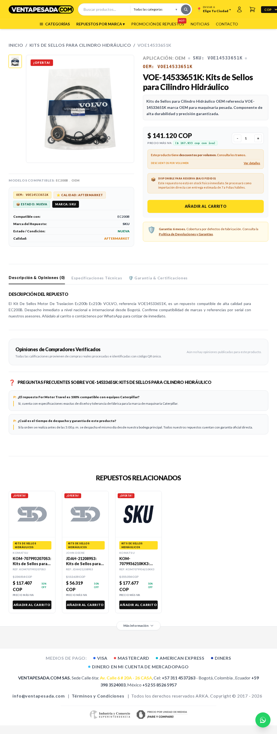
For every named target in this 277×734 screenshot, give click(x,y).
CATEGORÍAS (57, 24)
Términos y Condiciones (98, 695)
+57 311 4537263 (178, 677)
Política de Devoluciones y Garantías (186, 234)
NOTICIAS (200, 24)
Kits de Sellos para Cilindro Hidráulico (80, 45)
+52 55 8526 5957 (159, 684)
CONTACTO (227, 24)
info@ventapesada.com (38, 695)
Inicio (16, 45)
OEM (75, 180)
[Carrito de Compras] (252, 9)
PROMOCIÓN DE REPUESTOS (157, 23)
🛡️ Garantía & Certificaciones (158, 278)
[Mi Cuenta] (239, 9)
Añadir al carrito (206, 206)
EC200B (62, 180)
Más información (136, 626)
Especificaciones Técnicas (96, 278)
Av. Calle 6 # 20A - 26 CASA (126, 677)
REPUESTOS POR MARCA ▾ (100, 24)
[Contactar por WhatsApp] (263, 720)
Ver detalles (252, 163)
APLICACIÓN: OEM (164, 58)
